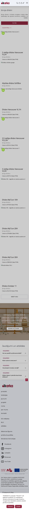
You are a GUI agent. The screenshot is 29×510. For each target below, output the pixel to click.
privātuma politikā (8, 502)
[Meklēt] (17, 3)
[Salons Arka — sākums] (5, 3)
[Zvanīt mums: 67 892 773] (24, 3)
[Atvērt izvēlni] (27, 3)
